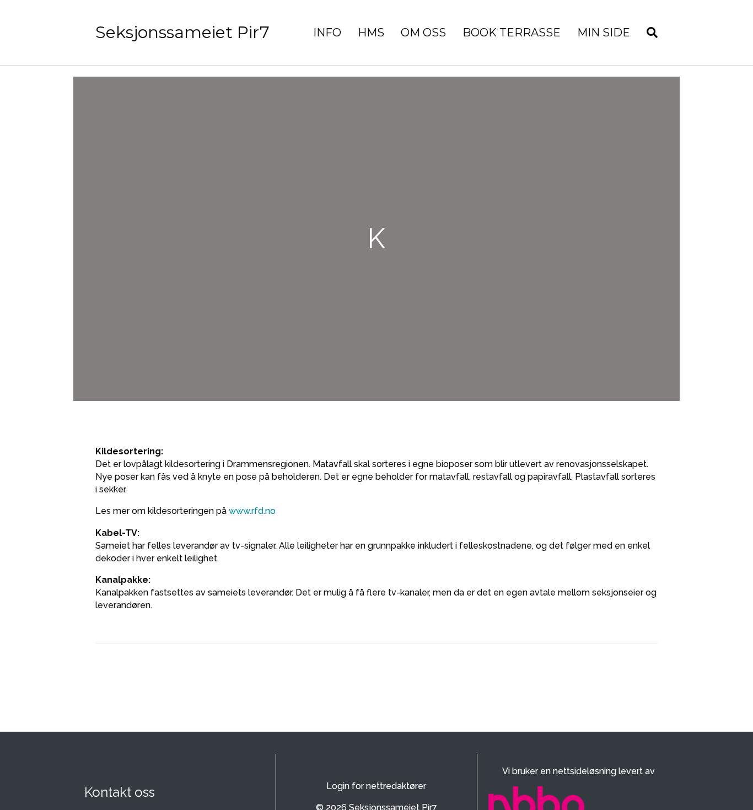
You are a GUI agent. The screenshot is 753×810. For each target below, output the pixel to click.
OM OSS (423, 32)
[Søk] (648, 32)
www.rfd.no (252, 511)
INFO (327, 32)
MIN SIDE (603, 32)
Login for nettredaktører (376, 786)
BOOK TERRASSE (511, 32)
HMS (371, 32)
